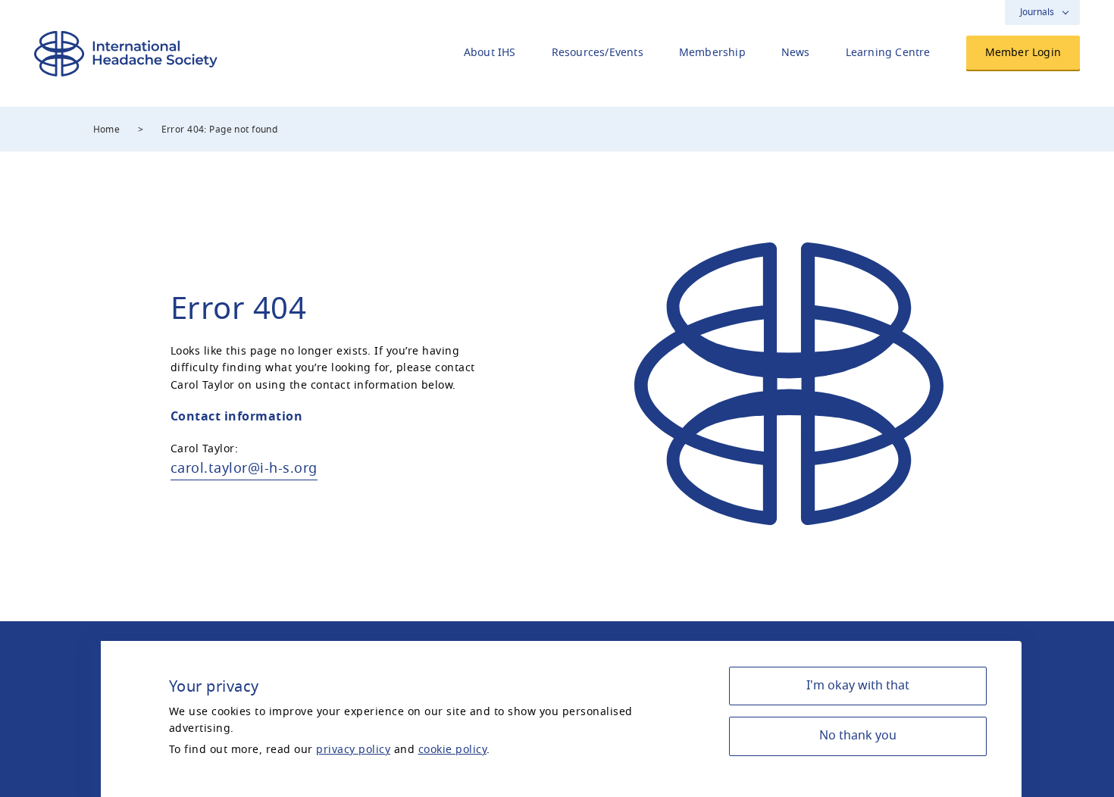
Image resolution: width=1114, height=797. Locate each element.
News (795, 53)
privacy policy (353, 750)
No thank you (858, 736)
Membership (712, 53)
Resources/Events (597, 53)
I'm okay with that (857, 686)
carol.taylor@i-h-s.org (244, 468)
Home (106, 129)
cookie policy (452, 750)
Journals (1037, 12)
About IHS (490, 53)
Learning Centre (888, 53)
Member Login (1023, 53)
